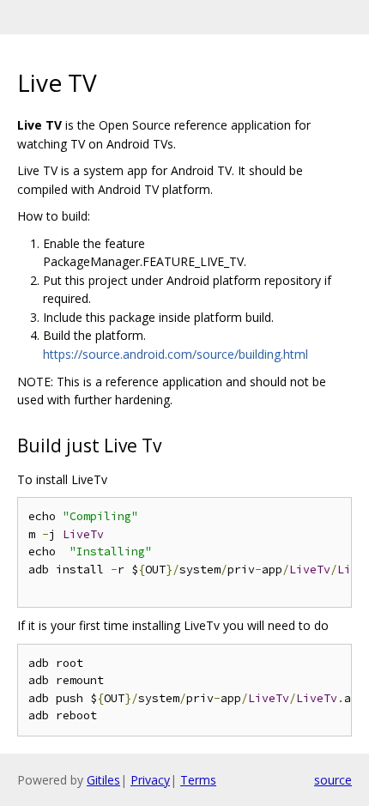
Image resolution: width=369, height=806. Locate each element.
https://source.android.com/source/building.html (175, 354)
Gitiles (103, 780)
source (333, 780)
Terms (198, 780)
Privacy (150, 780)
